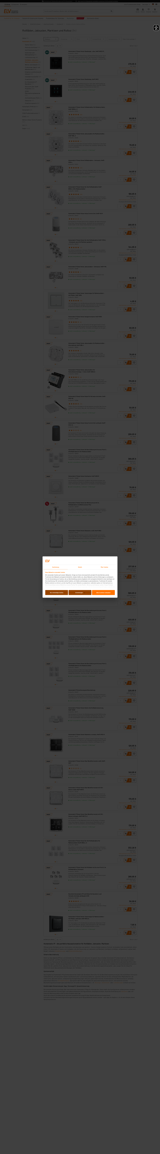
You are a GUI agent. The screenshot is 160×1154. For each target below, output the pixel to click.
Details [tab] (80, 567)
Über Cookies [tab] (104, 567)
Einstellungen (79, 592)
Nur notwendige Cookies (56, 592)
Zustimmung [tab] (55, 567)
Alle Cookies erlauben (103, 592)
